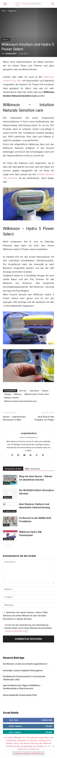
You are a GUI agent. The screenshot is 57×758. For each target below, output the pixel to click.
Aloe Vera (22, 391)
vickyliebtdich (10, 53)
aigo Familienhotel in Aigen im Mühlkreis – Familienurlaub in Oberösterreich (22, 687)
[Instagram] (19, 455)
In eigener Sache (10, 511)
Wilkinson (17, 394)
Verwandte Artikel (13, 469)
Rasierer (45, 391)
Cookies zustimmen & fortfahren (28, 753)
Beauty (6, 483)
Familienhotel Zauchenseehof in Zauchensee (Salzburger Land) (24, 678)
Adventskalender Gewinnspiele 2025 (20, 695)
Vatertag (7, 394)
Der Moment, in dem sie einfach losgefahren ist (25, 664)
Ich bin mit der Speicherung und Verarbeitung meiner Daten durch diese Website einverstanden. (28, 628)
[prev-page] (5, 546)
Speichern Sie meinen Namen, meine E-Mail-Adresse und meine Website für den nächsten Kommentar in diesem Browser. (25, 615)
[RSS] (31, 455)
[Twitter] (44, 455)
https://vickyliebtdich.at (28, 437)
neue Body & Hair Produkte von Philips (44, 418)
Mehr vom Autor (32, 469)
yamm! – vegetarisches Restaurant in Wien (14, 418)
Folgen (49, 726)
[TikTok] (37, 455)
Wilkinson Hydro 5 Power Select (37, 394)
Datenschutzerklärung (15, 631)
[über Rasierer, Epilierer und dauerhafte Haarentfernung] (10, 507)
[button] (5, 4)
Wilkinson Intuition (11, 397)
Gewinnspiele (8, 539)
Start (4, 11)
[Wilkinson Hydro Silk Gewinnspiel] (10, 535)
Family (6, 525)
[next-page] (9, 546)
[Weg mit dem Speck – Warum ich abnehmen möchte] (10, 480)
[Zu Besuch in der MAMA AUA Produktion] (10, 521)
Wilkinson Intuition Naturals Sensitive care (20, 401)
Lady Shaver (34, 391)
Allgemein (12, 11)
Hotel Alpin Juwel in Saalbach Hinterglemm (23, 670)
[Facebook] (13, 455)
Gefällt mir (47, 720)
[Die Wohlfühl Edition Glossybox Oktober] (10, 494)
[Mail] (25, 455)
